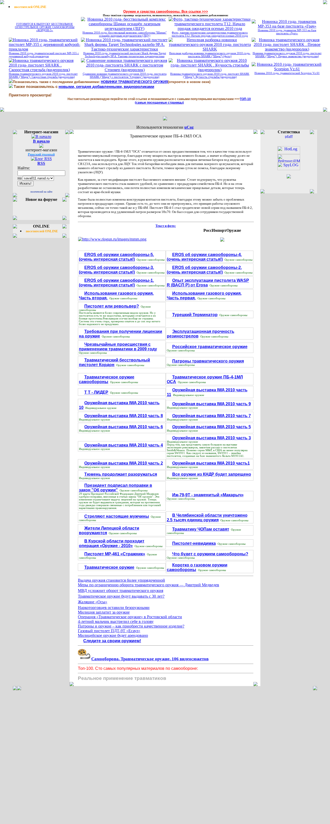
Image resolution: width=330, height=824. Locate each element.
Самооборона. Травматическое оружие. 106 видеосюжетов (150, 658)
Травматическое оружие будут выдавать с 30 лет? (121, 596)
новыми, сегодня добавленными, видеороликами (106, 87)
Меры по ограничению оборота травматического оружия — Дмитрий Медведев (148, 585)
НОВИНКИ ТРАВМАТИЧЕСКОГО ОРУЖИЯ (134, 82)
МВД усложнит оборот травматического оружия (120, 590)
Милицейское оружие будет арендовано (113, 635)
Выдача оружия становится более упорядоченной (121, 580)
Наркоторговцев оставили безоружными (114, 607)
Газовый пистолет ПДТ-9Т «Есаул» (109, 631)
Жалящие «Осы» (92, 602)
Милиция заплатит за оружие (104, 612)
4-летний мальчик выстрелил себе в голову (116, 621)
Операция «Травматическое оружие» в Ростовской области (130, 617)
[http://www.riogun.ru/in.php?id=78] (222, 240)
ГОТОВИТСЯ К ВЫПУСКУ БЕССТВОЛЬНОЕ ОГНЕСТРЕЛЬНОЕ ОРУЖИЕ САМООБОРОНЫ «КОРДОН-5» (45, 27)
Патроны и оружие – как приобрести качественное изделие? (131, 626)
